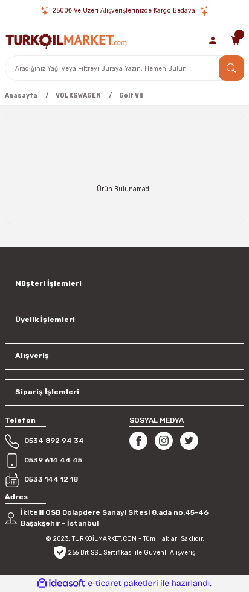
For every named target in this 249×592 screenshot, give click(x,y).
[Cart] (235, 40)
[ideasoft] (61, 583)
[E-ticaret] (123, 583)
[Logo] (66, 40)
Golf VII (131, 95)
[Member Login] (213, 40)
